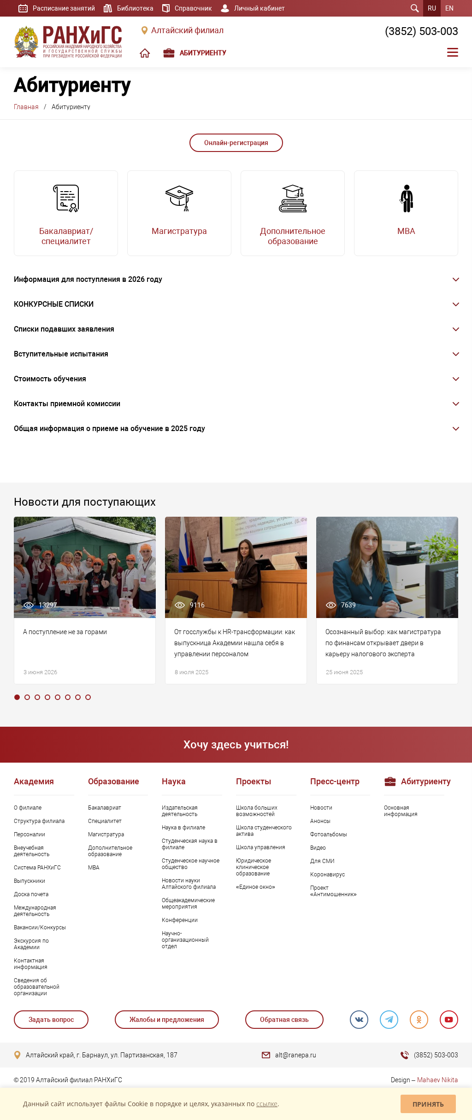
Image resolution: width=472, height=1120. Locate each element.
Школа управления (260, 847)
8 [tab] (88, 697)
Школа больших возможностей (256, 811)
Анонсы (320, 821)
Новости (321, 808)
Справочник (193, 8)
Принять (428, 1104)
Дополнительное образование (110, 851)
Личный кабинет (259, 8)
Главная (26, 107)
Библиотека (135, 8)
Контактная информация (30, 963)
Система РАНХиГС (37, 867)
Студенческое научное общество (190, 864)
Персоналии (29, 834)
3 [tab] (37, 697)
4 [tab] (47, 697)
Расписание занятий (64, 8)
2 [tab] (27, 697)
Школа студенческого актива (264, 830)
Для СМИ (322, 861)
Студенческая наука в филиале (190, 844)
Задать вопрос (51, 1019)
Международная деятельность (35, 910)
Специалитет (105, 821)
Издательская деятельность (180, 811)
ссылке (266, 1103)
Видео (318, 848)
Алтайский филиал (187, 30)
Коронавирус (327, 874)
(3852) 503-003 (421, 31)
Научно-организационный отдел (185, 940)
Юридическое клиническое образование (253, 867)
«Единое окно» (255, 887)
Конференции (180, 920)
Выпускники (29, 881)
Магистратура (106, 834)
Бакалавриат (104, 808)
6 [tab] (68, 697)
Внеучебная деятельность (31, 851)
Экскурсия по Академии (31, 944)
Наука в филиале (183, 827)
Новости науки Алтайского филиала (189, 883)
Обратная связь (284, 1019)
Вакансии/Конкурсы (40, 927)
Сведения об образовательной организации (36, 987)
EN (449, 8)
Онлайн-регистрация (236, 142)
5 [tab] (57, 697)
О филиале (27, 808)
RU (432, 8)
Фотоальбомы (328, 834)
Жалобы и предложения (167, 1019)
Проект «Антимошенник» (333, 891)
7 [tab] (78, 697)
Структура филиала (39, 821)
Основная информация (401, 811)
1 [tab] (17, 697)
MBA (94, 867)
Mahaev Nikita (437, 1080)
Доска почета (31, 894)
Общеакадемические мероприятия (188, 903)
